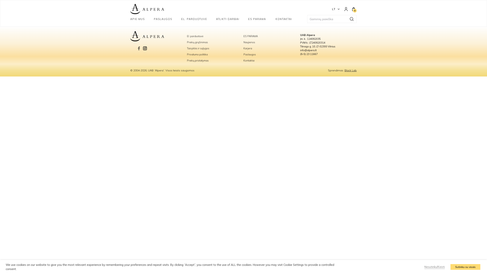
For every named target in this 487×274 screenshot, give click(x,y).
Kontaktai (284, 19)
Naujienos (249, 42)
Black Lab (351, 70)
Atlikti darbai (227, 19)
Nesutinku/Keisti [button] (434, 267)
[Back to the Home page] (147, 9)
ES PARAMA (257, 19)
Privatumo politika (197, 54)
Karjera (248, 48)
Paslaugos (163, 19)
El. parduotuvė (194, 19)
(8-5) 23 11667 (309, 54)
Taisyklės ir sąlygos (198, 48)
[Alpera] (158, 36)
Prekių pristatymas (198, 60)
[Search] (352, 19)
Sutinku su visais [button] (465, 267)
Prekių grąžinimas (197, 42)
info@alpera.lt (308, 50)
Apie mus (137, 19)
